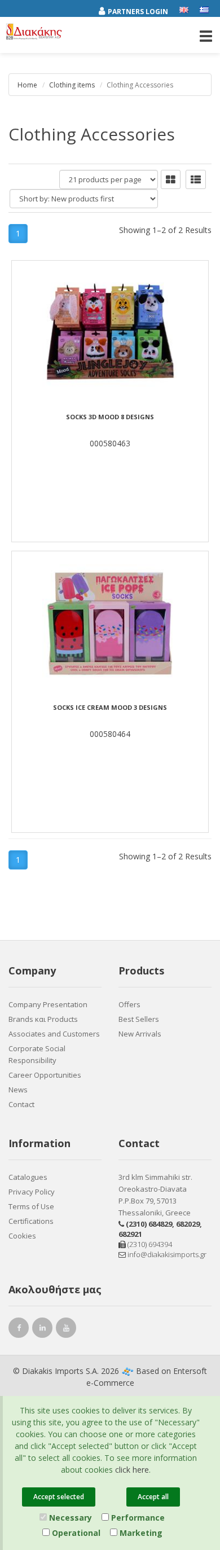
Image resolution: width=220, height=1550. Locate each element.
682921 (130, 1234)
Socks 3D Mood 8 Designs (110, 417)
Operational (75, 1532)
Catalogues (27, 1177)
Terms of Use (31, 1206)
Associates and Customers (54, 1034)
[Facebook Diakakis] (20, 1329)
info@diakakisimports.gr (166, 1254)
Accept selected (58, 1496)
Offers (129, 1004)
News (18, 1089)
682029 (188, 1224)
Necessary (69, 1517)
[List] (196, 179)
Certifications (31, 1221)
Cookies (22, 1236)
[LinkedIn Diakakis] (44, 1329)
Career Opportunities (44, 1075)
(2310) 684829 (149, 1224)
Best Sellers (138, 1019)
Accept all (153, 1496)
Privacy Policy (31, 1192)
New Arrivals (139, 1034)
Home (27, 85)
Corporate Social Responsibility (36, 1054)
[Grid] (171, 179)
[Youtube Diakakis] (68, 1329)
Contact (21, 1104)
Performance (137, 1517)
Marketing (139, 1532)
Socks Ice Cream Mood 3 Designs (110, 707)
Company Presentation (47, 1004)
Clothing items (72, 85)
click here (132, 1469)
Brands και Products (43, 1019)
